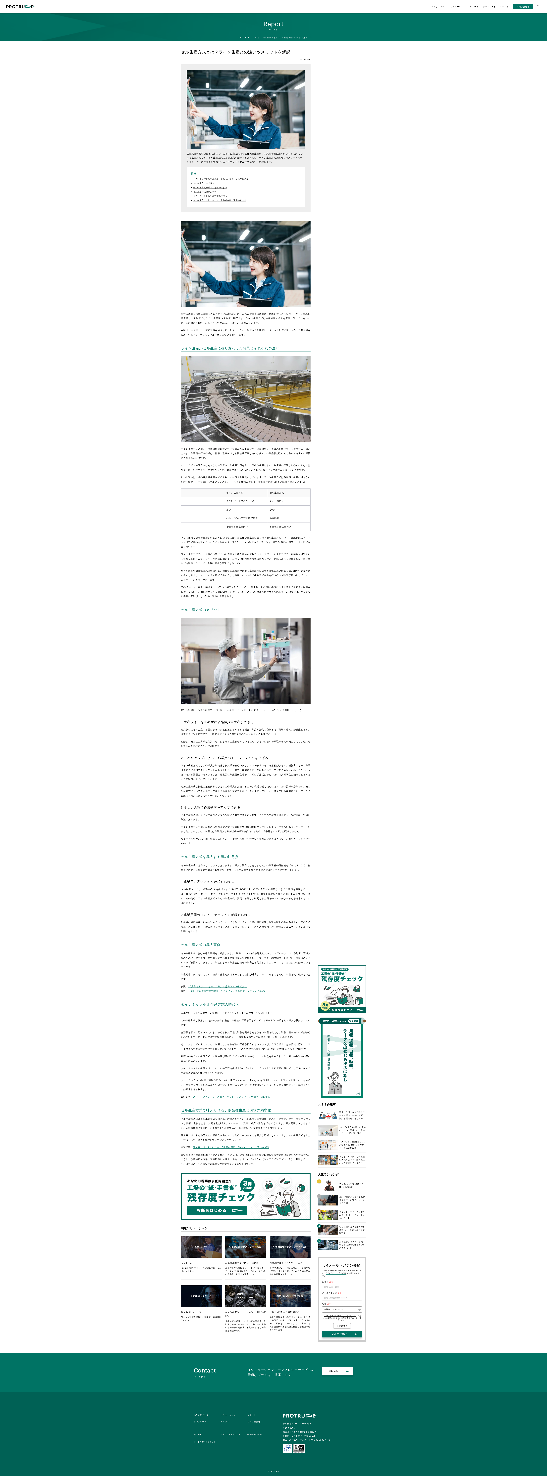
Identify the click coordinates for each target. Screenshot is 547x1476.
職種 (324, 1304)
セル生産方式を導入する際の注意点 (210, 187)
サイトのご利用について (205, 1442)
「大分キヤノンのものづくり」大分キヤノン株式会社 (217, 986)
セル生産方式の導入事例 (205, 192)
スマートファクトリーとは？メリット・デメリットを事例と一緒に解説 (231, 1097)
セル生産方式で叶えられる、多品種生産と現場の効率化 (219, 200)
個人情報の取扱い (255, 1434)
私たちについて (438, 6)
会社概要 (198, 1434)
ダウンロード (489, 6)
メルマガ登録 (339, 1334)
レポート (474, 6)
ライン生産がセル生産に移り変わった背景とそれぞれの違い (222, 179)
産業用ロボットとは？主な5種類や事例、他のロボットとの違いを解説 (231, 1147)
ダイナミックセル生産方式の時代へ (210, 196)
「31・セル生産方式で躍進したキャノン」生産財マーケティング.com (226, 991)
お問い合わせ (523, 7)
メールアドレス (329, 1293)
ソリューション (458, 6)
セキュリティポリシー (231, 1434)
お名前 (325, 1282)
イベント (504, 6)
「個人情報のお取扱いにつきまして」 (340, 1316)
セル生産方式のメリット (205, 183)
